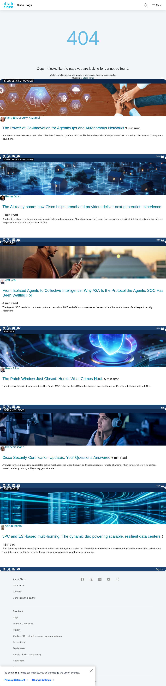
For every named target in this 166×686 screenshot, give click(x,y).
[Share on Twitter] (9, 156)
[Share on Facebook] (14, 156)
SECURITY (9, 243)
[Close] (91, 670)
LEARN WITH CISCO (14, 410)
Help (15, 617)
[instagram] (117, 579)
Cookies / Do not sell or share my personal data (37, 636)
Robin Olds (12, 196)
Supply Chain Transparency (27, 654)
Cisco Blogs (24, 5)
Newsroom (18, 660)
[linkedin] (99, 579)
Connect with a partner (24, 597)
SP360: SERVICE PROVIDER (18, 81)
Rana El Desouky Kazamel (22, 117)
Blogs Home (88, 78)
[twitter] (91, 579)
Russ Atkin (12, 368)
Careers (17, 591)
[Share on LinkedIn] (4, 156)
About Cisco (19, 579)
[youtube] (108, 579)
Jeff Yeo (10, 280)
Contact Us (18, 585)
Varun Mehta (13, 526)
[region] (47, 676)
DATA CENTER (11, 489)
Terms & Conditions (23, 623)
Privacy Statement (15, 680)
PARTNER (9, 331)
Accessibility (19, 642)
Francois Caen (14, 447)
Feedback (18, 611)
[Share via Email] (19, 156)
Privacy (16, 629)
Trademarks (19, 648)
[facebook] (82, 579)
